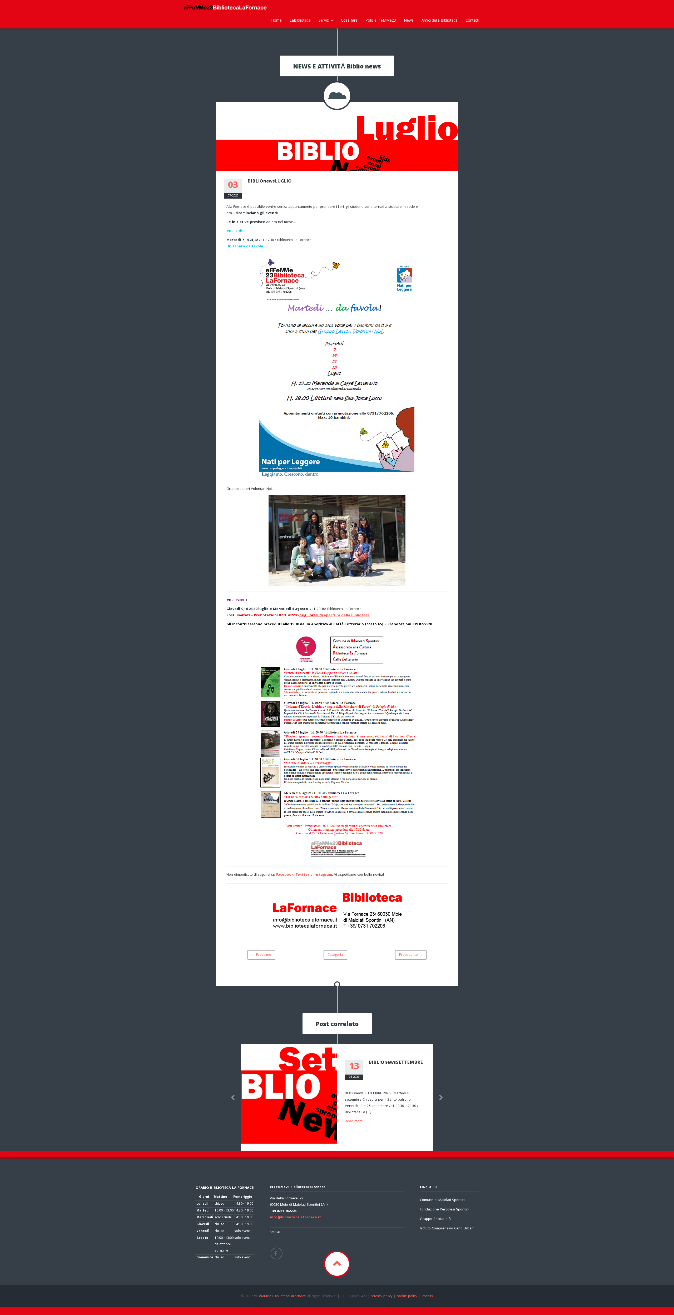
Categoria (335, 955)
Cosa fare (349, 20)
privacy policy (382, 1296)
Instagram (323, 875)
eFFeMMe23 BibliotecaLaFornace (280, 1296)
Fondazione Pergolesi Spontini (444, 1210)
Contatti (472, 20)
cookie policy (407, 1296)
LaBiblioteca (300, 20)
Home (276, 20)
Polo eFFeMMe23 (380, 20)
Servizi (324, 20)
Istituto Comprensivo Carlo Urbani (447, 1229)
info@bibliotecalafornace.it (295, 1217)
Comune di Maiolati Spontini (442, 1200)
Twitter (302, 875)
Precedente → (411, 955)
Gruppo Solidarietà (435, 1219)
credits (427, 1296)
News (409, 20)
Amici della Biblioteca (440, 20)
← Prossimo (261, 955)
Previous (233, 1097)
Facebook (285, 875)
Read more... (355, 1121)
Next (441, 1097)
